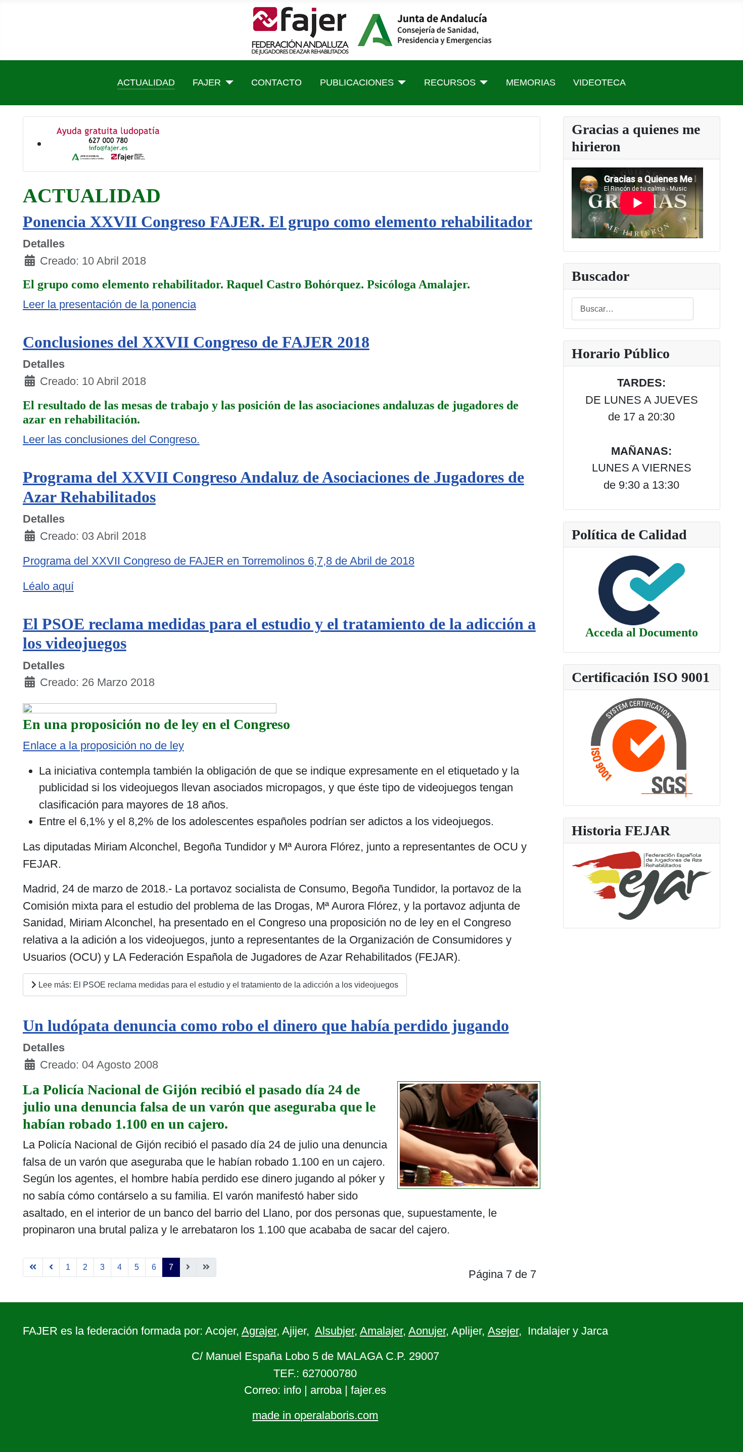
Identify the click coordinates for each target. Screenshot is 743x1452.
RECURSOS (450, 82)
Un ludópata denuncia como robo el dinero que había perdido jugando (266, 1025)
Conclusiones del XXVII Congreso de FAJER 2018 (196, 342)
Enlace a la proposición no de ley (103, 745)
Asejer (503, 1331)
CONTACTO (276, 82)
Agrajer (259, 1331)
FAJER (207, 82)
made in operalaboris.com (315, 1415)
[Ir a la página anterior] (51, 1267)
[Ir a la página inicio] (33, 1267)
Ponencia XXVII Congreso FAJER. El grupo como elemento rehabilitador (277, 221)
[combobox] (632, 308)
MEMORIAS (530, 82)
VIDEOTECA (599, 82)
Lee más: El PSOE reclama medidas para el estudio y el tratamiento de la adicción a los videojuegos (217, 984)
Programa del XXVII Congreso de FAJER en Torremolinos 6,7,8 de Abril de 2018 (218, 560)
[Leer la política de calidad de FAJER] (641, 589)
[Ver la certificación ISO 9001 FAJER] (641, 747)
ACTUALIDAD (146, 82)
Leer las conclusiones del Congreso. (111, 439)
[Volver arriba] (722, 1429)
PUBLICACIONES (357, 82)
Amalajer (381, 1331)
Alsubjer (334, 1331)
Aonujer (427, 1331)
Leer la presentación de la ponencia (109, 304)
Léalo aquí (48, 586)
